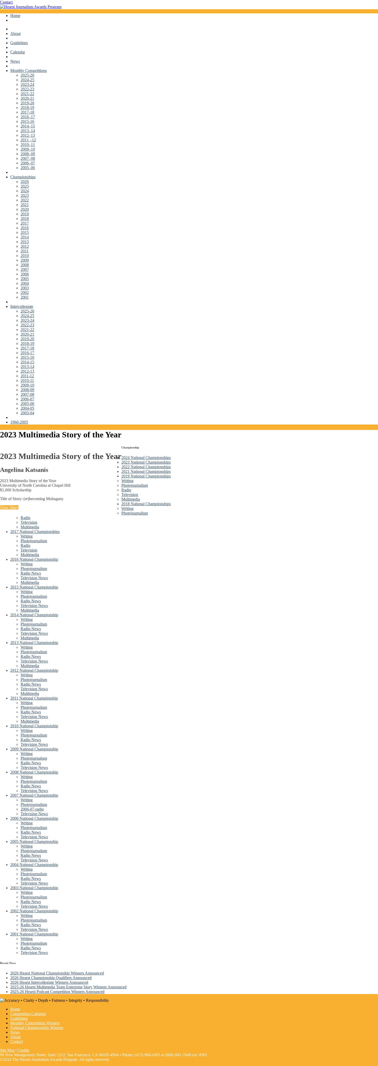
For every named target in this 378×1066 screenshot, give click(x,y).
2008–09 (28, 154)
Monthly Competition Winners (35, 1023)
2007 (25, 269)
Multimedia (130, 499)
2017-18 (27, 112)
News (15, 61)
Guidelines (19, 43)
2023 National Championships (146, 462)
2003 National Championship (34, 888)
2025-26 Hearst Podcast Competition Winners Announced (57, 991)
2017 (25, 223)
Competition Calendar (28, 1014)
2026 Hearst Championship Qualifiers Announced (51, 978)
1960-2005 (19, 422)
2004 (25, 283)
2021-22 (27, 93)
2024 (25, 191)
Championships (22, 177)
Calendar (17, 52)
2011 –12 (28, 140)
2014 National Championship (34, 615)
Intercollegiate (21, 306)
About (15, 33)
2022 (25, 200)
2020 (25, 209)
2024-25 (27, 80)
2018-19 (27, 107)
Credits (23, 1050)
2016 (25, 228)
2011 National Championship (34, 698)
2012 (25, 246)
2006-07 (27, 399)
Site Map (7, 1050)
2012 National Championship (34, 670)
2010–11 (28, 144)
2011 (25, 251)
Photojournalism (134, 485)
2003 (25, 288)
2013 (25, 242)
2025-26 (27, 75)
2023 (25, 195)
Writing (127, 481)
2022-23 (27, 89)
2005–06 (28, 168)
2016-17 (27, 353)
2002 (25, 292)
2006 (25, 274)
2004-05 (27, 408)
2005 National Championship (34, 841)
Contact (6, 2)
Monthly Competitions (28, 70)
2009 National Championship (34, 749)
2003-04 (27, 413)
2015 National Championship (34, 587)
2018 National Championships (146, 504)
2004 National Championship (34, 864)
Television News (34, 578)
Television (129, 494)
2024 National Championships (146, 457)
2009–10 (28, 149)
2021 (25, 205)
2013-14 (27, 366)
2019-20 (27, 103)
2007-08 (27, 394)
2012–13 (28, 135)
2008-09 (27, 390)
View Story (9, 507)
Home (15, 15)
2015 (25, 232)
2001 (25, 297)
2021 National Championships (146, 471)
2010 (25, 255)
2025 (25, 186)
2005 (25, 279)
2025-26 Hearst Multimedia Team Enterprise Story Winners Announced (68, 987)
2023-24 (27, 84)
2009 (25, 260)
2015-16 (27, 121)
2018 (25, 218)
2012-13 (27, 371)
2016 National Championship (34, 559)
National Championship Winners (36, 1027)
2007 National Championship (34, 795)
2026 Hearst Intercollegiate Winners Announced (49, 982)
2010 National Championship (34, 726)
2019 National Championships (146, 476)
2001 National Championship (34, 934)
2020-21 (27, 98)
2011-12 (27, 376)
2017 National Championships (35, 531)
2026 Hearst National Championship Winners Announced (57, 973)
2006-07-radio (32, 809)
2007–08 (28, 158)
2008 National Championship (34, 772)
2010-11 (27, 380)
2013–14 (28, 130)
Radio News (31, 573)
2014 (25, 237)
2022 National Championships (146, 467)
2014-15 (27, 362)
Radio (126, 490)
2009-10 (27, 385)
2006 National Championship (34, 818)
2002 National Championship (34, 911)
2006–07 (28, 163)
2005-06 (27, 403)
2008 (25, 265)
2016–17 (28, 117)
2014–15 (28, 126)
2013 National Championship (34, 642)
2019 (25, 214)
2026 (25, 181)
